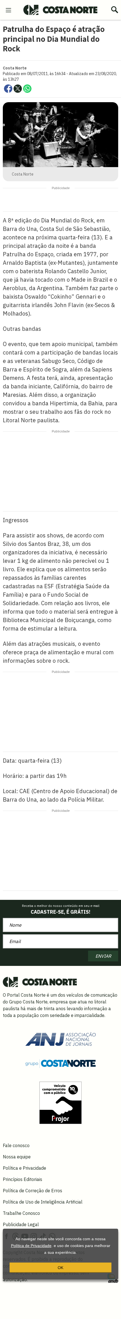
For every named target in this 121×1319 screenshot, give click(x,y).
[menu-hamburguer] (8, 9)
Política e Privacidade (24, 1168)
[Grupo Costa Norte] (60, 1063)
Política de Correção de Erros (32, 1190)
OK (60, 1267)
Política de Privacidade (31, 1245)
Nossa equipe (17, 1157)
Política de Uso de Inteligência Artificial (42, 1202)
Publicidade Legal (21, 1224)
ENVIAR (103, 956)
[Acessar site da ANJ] (60, 1038)
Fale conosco (16, 1145)
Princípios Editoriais (22, 1179)
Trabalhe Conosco (21, 1213)
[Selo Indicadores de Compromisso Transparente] (60, 1102)
